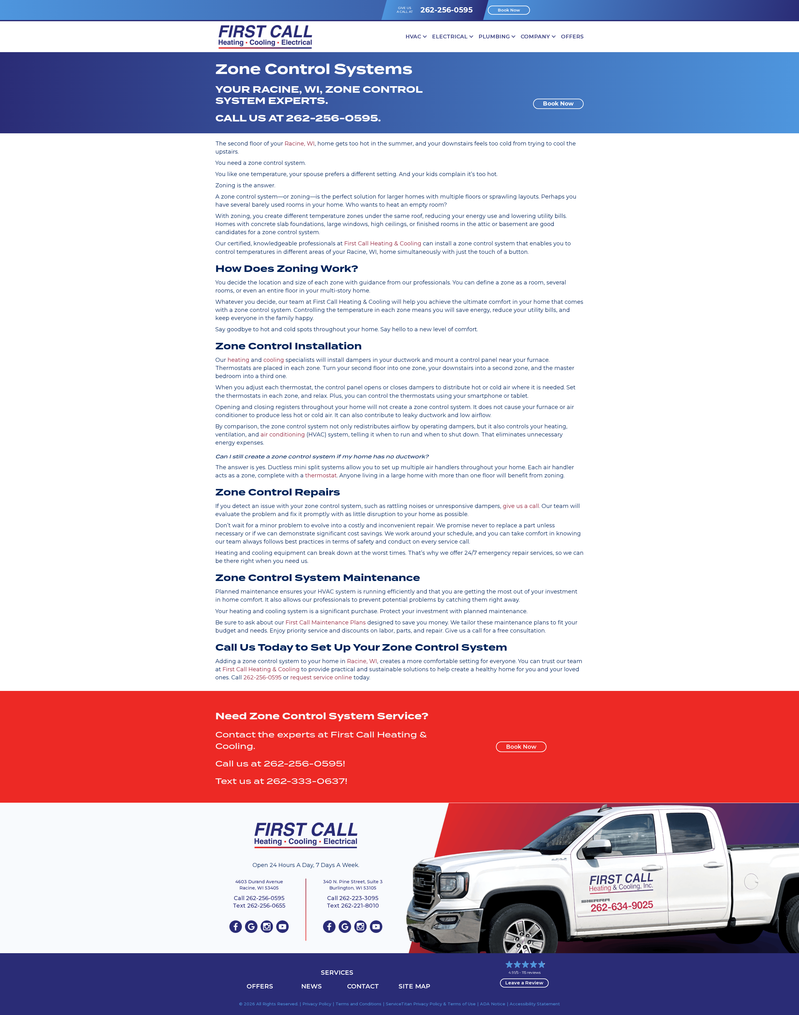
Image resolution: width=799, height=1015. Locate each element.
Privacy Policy (316, 1003)
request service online (321, 677)
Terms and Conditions (358, 1003)
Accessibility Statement (535, 1003)
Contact (363, 986)
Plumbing (494, 36)
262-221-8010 (360, 905)
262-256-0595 (446, 9)
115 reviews (531, 972)
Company (535, 36)
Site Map (414, 986)
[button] (425, 36)
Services (337, 972)
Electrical (450, 36)
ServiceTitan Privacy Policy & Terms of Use (431, 1003)
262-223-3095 (358, 898)
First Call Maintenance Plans (326, 622)
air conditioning (283, 434)
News (311, 986)
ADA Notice (492, 1003)
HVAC (413, 36)
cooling (273, 360)
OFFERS (572, 36)
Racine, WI (300, 143)
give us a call (521, 506)
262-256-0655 (266, 905)
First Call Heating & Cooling (382, 243)
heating (238, 360)
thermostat (321, 475)
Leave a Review (524, 983)
